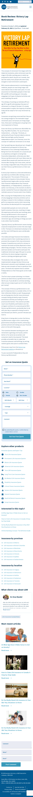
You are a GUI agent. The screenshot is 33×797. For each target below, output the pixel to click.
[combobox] (9, 400)
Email (5, 758)
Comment (7, 419)
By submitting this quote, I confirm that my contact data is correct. (16, 431)
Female (8, 395)
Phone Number (8, 375)
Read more (6, 610)
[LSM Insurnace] (9, 7)
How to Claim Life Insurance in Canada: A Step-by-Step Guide (16, 520)
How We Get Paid (19, 787)
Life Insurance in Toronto (12, 581)
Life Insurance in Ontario (11, 554)
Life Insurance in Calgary (11, 570)
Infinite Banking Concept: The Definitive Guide (15, 531)
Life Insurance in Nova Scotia (13, 551)
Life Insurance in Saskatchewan (13, 559)
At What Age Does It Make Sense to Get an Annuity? (14, 514)
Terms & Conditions (20, 789)
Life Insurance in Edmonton (12, 572)
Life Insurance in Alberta (11, 543)
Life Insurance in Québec (11, 557)
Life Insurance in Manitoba (12, 548)
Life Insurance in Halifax (11, 575)
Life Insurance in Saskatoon (12, 578)
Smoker (22, 392)
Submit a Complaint (16, 794)
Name (6, 369)
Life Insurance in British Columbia (14, 545)
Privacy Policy (8, 789)
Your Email (7, 381)
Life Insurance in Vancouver (12, 584)
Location (7, 387)
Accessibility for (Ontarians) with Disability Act (15, 791)
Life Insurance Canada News (11, 617)
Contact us (9, 787)
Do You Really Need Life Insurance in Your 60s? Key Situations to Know (15, 526)
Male (7, 392)
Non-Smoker (23, 395)
